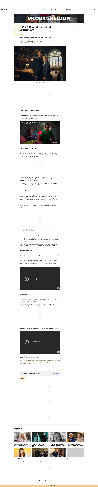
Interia (15, 12)
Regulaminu (38, 482)
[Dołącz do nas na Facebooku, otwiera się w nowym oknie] (56, 374)
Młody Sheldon (26, 12)
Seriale (22, 12)
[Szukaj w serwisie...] (92, 10)
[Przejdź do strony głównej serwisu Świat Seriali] (14, 10)
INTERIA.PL (60, 482)
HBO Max (22, 378)
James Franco (32, 245)
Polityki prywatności (44, 482)
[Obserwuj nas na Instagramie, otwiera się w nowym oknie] (58, 374)
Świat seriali (19, 12)
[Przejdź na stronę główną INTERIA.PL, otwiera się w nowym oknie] (4, 10)
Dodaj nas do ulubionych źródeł (33, 42)
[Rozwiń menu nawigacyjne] (96, 10)
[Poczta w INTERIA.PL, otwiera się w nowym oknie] (94, 10)
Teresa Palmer (39, 263)
